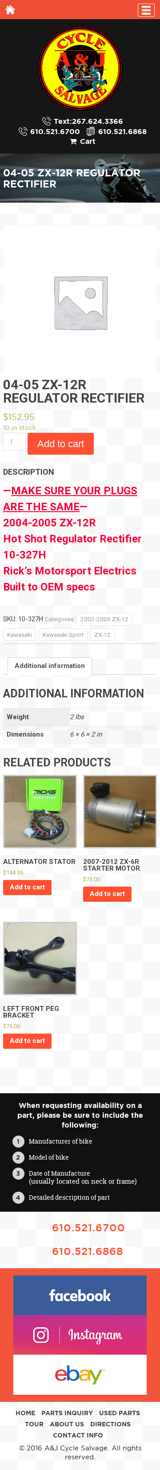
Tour (34, 1424)
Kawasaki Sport (63, 634)
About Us (67, 1424)
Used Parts (119, 1413)
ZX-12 (102, 634)
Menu (146, 10)
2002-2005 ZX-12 (104, 619)
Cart (88, 141)
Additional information (50, 666)
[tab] (50, 666)
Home (10, 9)
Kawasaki (19, 634)
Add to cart (60, 443)
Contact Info (78, 1435)
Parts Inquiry (67, 1413)
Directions (110, 1424)
